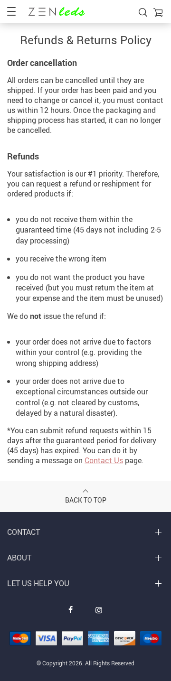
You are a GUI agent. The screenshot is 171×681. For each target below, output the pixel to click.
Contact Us (104, 460)
